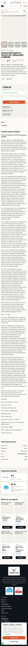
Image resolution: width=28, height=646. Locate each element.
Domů (2, 10)
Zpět (24, 11)
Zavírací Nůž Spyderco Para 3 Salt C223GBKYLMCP (20, 548)
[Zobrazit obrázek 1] (4, 44)
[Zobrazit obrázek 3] (17, 44)
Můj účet (3, 600)
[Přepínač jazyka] (12, 6)
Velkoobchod (4, 613)
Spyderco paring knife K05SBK (6, 517)
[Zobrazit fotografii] (14, 28)
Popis (2, 122)
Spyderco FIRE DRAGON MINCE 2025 (6, 547)
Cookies (8, 634)
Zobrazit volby (14, 641)
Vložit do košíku (14, 102)
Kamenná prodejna (6, 606)
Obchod (6, 10)
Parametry (4, 125)
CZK (2, 6)
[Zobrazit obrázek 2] (11, 44)
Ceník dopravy (5, 604)
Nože (3, 79)
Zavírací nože (9, 79)
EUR (4, 6)
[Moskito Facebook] (24, 3)
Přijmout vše (14, 637)
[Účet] (21, 6)
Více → (25, 500)
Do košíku (7, 527)
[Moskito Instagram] (26, 3)
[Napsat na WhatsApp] (2, 643)
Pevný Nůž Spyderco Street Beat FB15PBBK (20, 518)
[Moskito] (5, 2)
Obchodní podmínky (6, 608)
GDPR (2, 610)
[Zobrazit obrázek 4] (24, 44)
